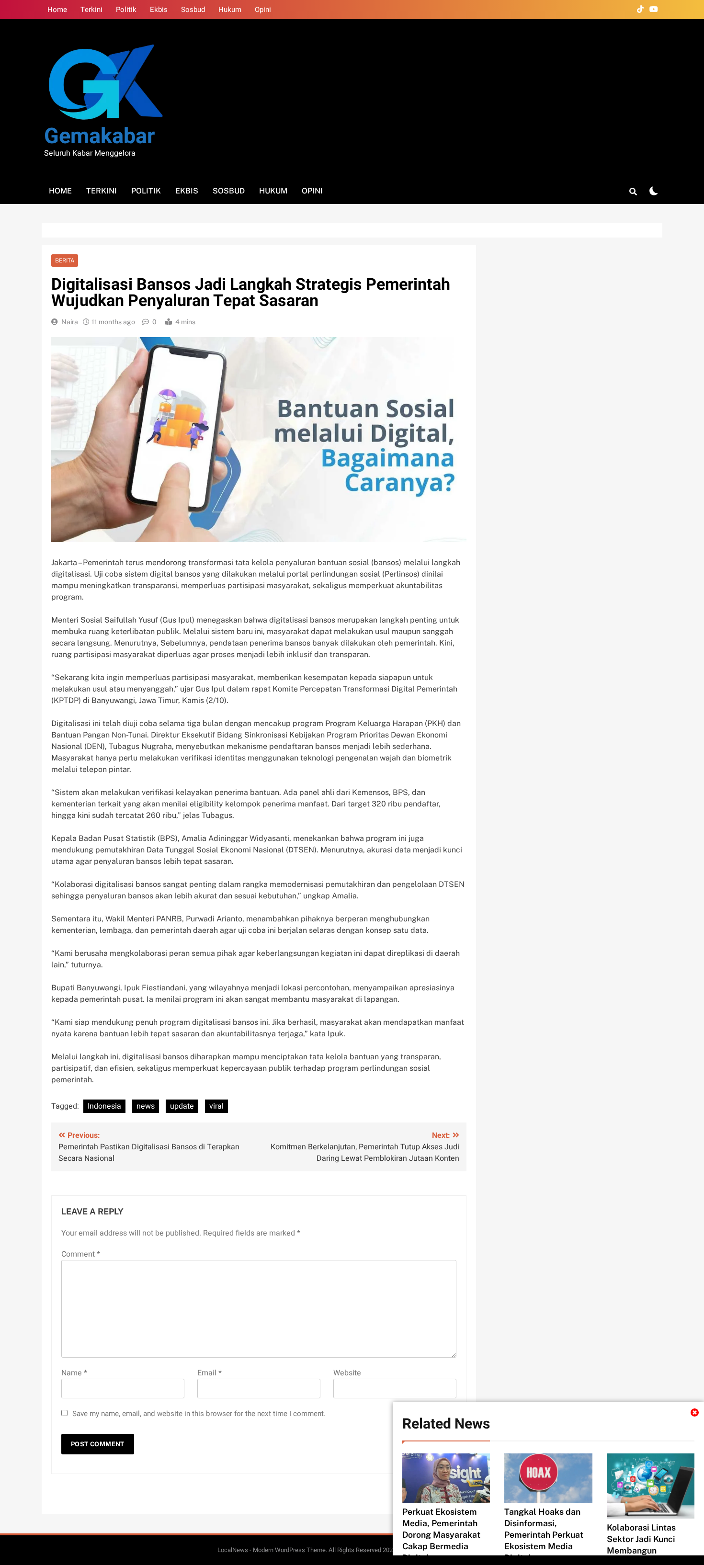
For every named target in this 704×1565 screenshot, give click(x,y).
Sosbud (193, 9)
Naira (69, 322)
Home (57, 9)
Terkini (91, 9)
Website (347, 1373)
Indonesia (104, 1106)
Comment (80, 1254)
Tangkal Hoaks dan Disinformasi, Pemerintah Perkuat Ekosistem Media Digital (543, 1535)
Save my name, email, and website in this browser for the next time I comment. (199, 1413)
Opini (263, 9)
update (182, 1106)
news (145, 1106)
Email (209, 1373)
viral (216, 1106)
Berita (64, 260)
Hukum (229, 9)
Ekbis (159, 9)
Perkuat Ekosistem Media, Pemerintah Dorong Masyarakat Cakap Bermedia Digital (441, 1535)
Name (74, 1373)
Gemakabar (99, 136)
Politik (126, 9)
